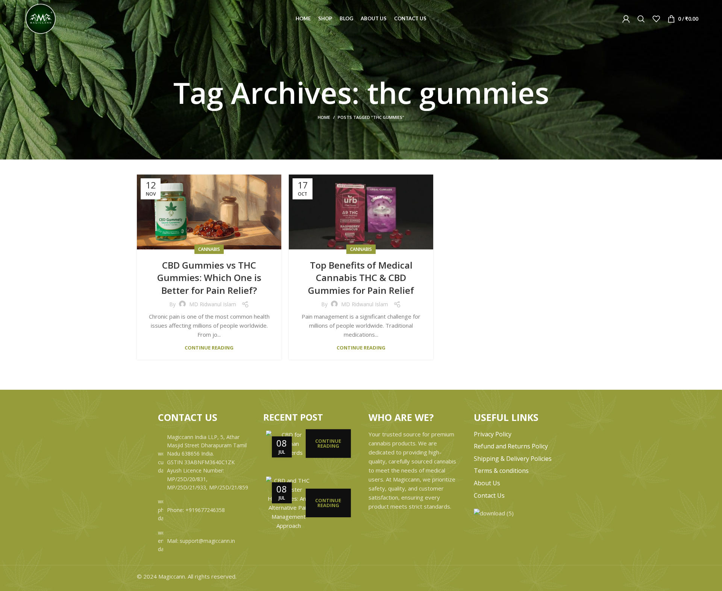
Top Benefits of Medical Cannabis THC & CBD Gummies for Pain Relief (361, 277)
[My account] (626, 18)
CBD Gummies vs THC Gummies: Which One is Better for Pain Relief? (209, 277)
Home (324, 117)
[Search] (641, 18)
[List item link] (203, 510)
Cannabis (209, 249)
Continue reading (209, 347)
